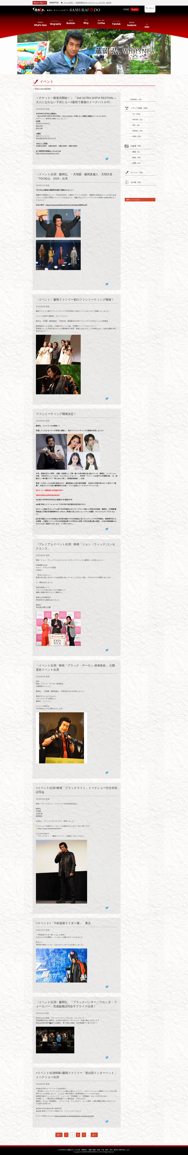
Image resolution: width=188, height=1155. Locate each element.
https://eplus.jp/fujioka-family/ (48, 495)
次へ (94, 1135)
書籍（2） (136, 152)
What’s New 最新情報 (43, 89)
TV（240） (136, 114)
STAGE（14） (136, 99)
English (135, 9)
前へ (59, 1135)
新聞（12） (137, 163)
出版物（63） (136, 146)
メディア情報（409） (139, 108)
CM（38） (136, 125)
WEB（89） (137, 136)
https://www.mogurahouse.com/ (47, 153)
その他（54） (136, 182)
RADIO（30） (138, 131)
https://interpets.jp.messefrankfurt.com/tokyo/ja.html (74, 1116)
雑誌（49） (137, 157)
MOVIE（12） (138, 120)
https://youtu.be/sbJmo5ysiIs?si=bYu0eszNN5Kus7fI (66, 205)
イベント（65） (137, 172)
